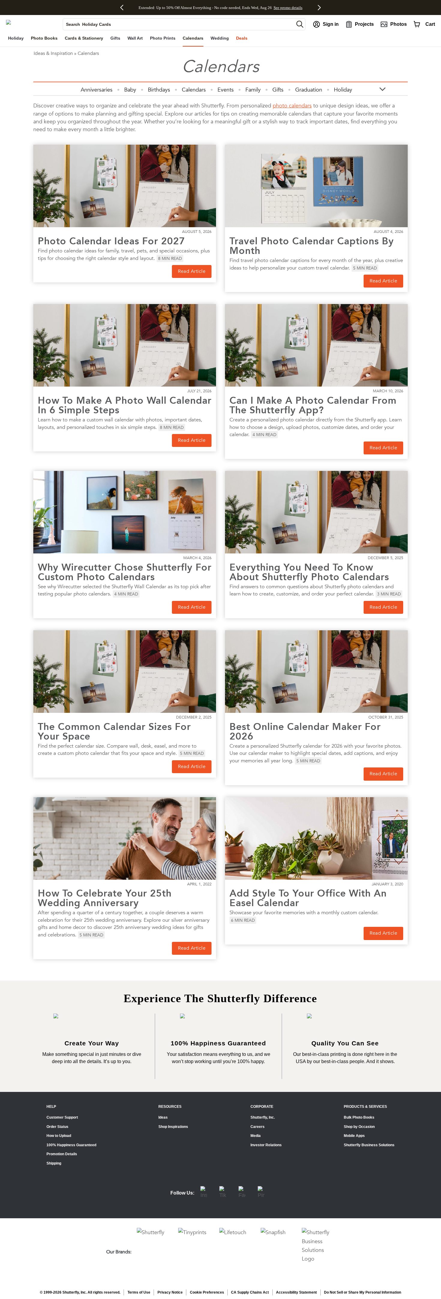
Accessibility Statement (296, 1292)
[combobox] (178, 24)
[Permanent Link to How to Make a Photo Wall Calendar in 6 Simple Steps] (124, 345)
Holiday (343, 89)
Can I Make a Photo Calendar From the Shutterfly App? (313, 405)
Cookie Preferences (207, 1292)
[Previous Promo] (124, 7)
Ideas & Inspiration (53, 53)
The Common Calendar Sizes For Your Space (114, 731)
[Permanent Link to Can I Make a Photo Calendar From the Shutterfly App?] (316, 345)
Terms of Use (139, 1292)
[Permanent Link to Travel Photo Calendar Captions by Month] (316, 186)
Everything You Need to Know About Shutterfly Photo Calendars (309, 572)
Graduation (308, 89)
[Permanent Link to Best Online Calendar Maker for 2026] (316, 671)
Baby (130, 89)
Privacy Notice (170, 1292)
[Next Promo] (318, 7)
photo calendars (292, 105)
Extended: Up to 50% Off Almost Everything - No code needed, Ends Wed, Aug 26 (205, 7)
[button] (300, 24)
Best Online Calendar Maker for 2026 (305, 731)
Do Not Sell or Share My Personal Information (362, 1292)
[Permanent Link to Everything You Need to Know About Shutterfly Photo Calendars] (316, 512)
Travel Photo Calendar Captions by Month (312, 245)
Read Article (192, 271)
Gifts (278, 89)
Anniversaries (96, 89)
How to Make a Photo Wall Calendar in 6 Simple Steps (125, 405)
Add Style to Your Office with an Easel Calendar (308, 898)
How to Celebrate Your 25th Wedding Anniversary (105, 898)
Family (253, 89)
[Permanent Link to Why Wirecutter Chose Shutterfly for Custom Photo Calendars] (124, 512)
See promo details (288, 7)
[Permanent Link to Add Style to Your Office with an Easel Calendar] (316, 838)
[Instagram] (203, 1193)
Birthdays (159, 89)
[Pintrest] (261, 1193)
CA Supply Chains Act (250, 1292)
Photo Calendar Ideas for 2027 (111, 241)
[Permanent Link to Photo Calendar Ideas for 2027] (124, 186)
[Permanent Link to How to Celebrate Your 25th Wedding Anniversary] (124, 838)
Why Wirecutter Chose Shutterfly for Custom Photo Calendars (125, 572)
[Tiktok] (222, 1193)
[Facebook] (241, 1193)
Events (226, 89)
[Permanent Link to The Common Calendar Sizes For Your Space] (124, 671)
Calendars (194, 89)
